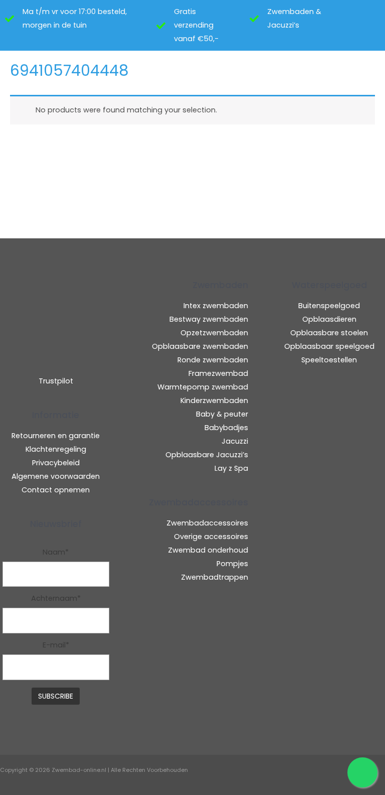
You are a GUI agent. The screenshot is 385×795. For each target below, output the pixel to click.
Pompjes (232, 564)
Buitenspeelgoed (329, 306)
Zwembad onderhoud (208, 550)
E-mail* (56, 645)
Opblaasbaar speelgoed (329, 346)
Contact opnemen (56, 490)
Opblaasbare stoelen (329, 333)
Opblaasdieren (329, 319)
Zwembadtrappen (214, 577)
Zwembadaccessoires (207, 523)
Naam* (56, 552)
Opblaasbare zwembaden (200, 346)
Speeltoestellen (329, 360)
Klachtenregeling (56, 449)
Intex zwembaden (215, 306)
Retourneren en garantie (56, 436)
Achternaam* (56, 598)
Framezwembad (218, 373)
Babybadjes (226, 428)
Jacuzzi (235, 441)
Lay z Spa (231, 468)
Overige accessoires (211, 537)
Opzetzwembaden (214, 333)
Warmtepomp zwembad (202, 387)
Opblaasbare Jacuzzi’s (206, 455)
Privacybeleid (56, 463)
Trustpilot (56, 381)
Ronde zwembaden (212, 360)
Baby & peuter (222, 414)
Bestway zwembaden (208, 319)
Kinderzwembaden (214, 400)
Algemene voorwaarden (56, 476)
